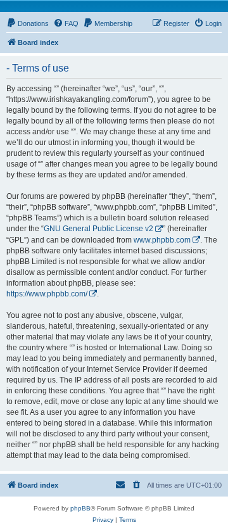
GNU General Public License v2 (98, 228)
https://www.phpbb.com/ (46, 293)
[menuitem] (27, 23)
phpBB (80, 508)
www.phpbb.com (162, 240)
